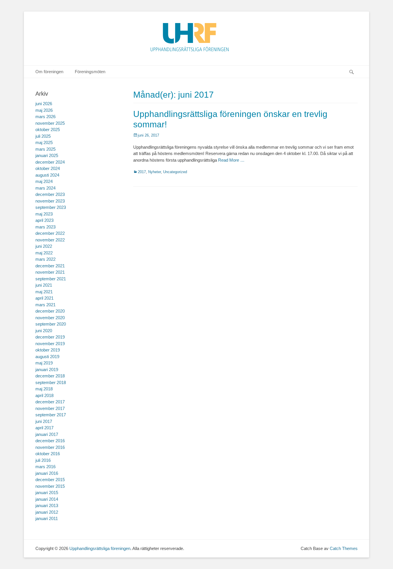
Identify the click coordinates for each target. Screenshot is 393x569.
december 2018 (50, 375)
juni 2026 (43, 103)
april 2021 (44, 298)
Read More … (231, 160)
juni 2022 (43, 246)
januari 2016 (46, 473)
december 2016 (50, 440)
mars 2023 (45, 226)
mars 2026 (45, 116)
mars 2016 (45, 466)
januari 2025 (46, 155)
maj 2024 (44, 181)
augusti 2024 (47, 175)
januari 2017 (46, 434)
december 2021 (50, 265)
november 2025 (50, 123)
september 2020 (50, 324)
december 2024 (50, 162)
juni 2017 (43, 421)
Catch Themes (344, 548)
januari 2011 (46, 518)
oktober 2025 (47, 129)
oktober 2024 (47, 168)
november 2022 (50, 239)
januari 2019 (46, 369)
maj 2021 (44, 291)
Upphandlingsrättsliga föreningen (99, 548)
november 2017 (50, 408)
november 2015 (50, 486)
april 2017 (44, 427)
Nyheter (154, 172)
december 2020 (50, 311)
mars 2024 (45, 188)
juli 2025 (43, 136)
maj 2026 (44, 110)
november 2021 (50, 272)
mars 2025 (45, 149)
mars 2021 (45, 304)
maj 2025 (44, 142)
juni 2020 (43, 330)
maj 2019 (44, 362)
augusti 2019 (47, 356)
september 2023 (50, 207)
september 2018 (50, 382)
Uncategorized (175, 172)
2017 (142, 172)
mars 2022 (45, 259)
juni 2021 (43, 285)
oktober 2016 (47, 453)
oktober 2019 (47, 349)
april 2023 (44, 220)
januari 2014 (46, 499)
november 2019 (50, 343)
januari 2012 (46, 512)
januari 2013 (46, 505)
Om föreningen (49, 71)
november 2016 (50, 447)
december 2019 (50, 336)
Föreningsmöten (90, 71)
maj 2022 (44, 252)
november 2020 (50, 317)
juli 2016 (43, 460)
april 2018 (44, 395)
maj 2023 (44, 213)
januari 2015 (46, 492)
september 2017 (50, 414)
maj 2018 (44, 388)
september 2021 (50, 278)
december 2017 (50, 401)
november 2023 (50, 201)
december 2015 (50, 479)
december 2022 (50, 233)
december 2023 (50, 194)
